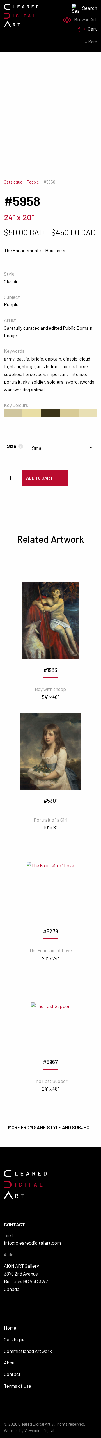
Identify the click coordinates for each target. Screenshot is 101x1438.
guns (39, 366)
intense (78, 374)
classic (70, 358)
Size (14, 446)
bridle (37, 358)
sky (26, 381)
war (8, 389)
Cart (92, 28)
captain (53, 358)
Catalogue (13, 182)
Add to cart (39, 477)
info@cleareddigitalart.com (32, 1242)
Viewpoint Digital (39, 1430)
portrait (12, 381)
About (10, 1362)
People (33, 182)
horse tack (34, 374)
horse (68, 366)
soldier (38, 381)
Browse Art (85, 19)
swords (87, 381)
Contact (12, 1374)
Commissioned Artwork (28, 1351)
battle (22, 358)
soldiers (55, 381)
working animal (29, 389)
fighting (24, 366)
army (9, 358)
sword (71, 381)
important (57, 374)
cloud (84, 358)
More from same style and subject (50, 1127)
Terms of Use (17, 1386)
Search (89, 8)
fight (9, 366)
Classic (11, 281)
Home (10, 1328)
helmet (53, 366)
